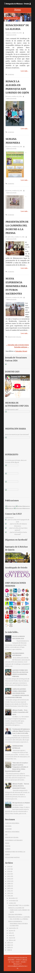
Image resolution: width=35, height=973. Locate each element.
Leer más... (24, 71)
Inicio (27, 345)
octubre (11, 903)
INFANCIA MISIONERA (12, 832)
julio (10, 933)
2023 (9, 874)
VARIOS (7, 854)
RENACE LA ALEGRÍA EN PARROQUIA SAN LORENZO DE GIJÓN (19, 910)
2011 (8, 947)
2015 (8, 893)
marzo (11, 938)
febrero (11, 940)
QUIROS (7, 849)
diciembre (12, 898)
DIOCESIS (8, 826)
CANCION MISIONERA (12, 823)
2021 (8, 879)
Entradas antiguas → (21, 347)
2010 (8, 950)
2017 (8, 888)
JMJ (6, 835)
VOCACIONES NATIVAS (12, 857)
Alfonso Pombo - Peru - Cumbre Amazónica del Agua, (20, 712)
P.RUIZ (7, 843)
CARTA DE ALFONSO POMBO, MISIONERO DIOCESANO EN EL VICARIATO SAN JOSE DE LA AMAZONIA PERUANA (17, 693)
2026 (9, 866)
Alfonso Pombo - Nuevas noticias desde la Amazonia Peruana (20, 786)
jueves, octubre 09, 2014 (14, 297)
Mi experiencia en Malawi (21, 803)
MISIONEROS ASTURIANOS (13, 840)
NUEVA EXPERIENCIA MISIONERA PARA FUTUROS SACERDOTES (16, 286)
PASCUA (7, 846)
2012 (8, 945)
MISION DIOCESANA (14, 337)
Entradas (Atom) (21, 351)
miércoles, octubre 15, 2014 (16, 237)
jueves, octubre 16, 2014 (14, 146)
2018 (8, 886)
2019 (8, 883)
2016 (8, 891)
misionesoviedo (11, 35)
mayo (11, 935)
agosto (11, 930)
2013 (8, 943)
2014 (8, 896)
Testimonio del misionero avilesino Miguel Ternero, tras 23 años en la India (21, 731)
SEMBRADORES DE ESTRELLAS (15, 852)
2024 (9, 871)
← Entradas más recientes (15, 345)
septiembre (13, 928)
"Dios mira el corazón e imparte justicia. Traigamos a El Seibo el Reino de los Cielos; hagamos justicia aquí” (16, 767)
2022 (9, 876)
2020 (9, 881)
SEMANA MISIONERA (15, 914)
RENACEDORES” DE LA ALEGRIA (18, 905)
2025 (9, 869)
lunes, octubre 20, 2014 (14, 33)
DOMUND (11, 74)
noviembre (12, 900)
